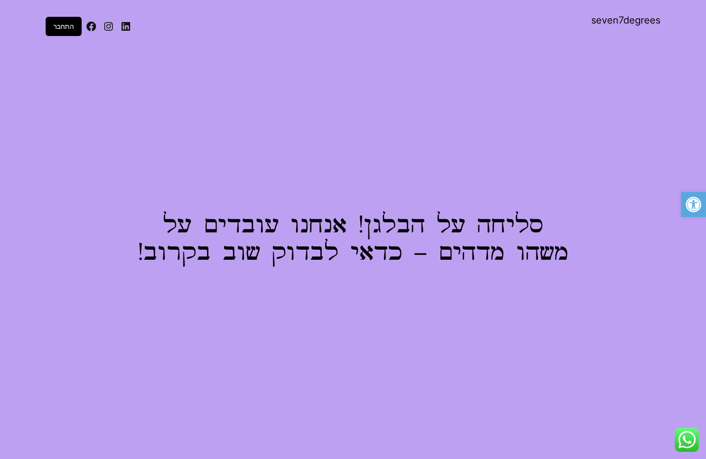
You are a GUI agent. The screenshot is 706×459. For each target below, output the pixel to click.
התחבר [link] (63, 26)
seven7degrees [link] (625, 20)
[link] (693, 204)
